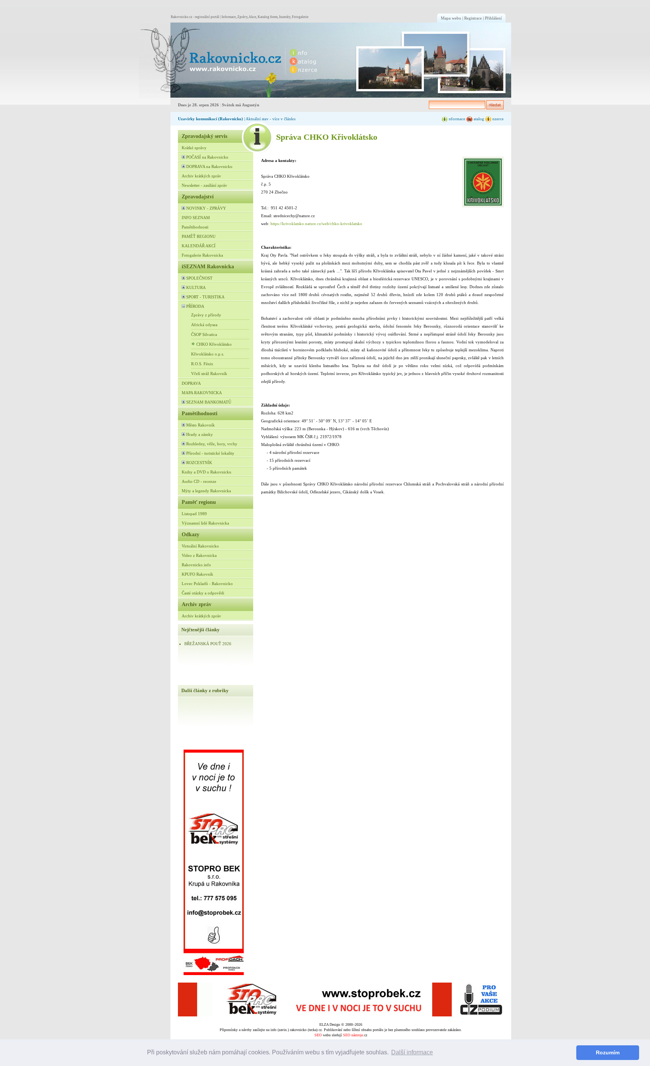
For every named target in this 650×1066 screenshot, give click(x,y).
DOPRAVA (191, 383)
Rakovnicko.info (196, 564)
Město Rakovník (200, 425)
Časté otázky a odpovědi (203, 593)
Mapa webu (451, 18)
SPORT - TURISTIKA (205, 297)
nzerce (497, 118)
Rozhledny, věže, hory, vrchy (211, 444)
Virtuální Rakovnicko (200, 546)
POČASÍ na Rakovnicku (207, 157)
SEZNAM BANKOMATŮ (208, 402)
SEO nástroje (353, 1035)
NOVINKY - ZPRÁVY (206, 208)
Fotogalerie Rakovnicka (202, 255)
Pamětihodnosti (195, 227)
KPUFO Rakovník (197, 574)
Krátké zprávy (194, 147)
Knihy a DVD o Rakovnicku (206, 472)
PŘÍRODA (195, 306)
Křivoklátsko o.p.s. (207, 354)
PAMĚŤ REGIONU (199, 236)
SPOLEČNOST (199, 278)
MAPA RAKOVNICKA (202, 392)
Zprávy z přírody (206, 315)
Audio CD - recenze (199, 481)
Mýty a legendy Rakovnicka (206, 490)
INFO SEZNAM (196, 217)
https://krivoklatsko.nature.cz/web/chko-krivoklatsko (316, 223)
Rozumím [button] (608, 1052)
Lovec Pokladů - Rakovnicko (207, 583)
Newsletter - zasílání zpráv (204, 185)
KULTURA (196, 287)
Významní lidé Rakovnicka (205, 523)
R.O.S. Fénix (202, 363)
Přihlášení (493, 18)
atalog (478, 118)
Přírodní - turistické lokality (210, 453)
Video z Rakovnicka (199, 555)
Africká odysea (204, 324)
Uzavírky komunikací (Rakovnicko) (210, 118)
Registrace (473, 18)
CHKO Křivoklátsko (214, 344)
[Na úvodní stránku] (210, 60)
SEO (318, 1035)
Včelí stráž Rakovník (209, 373)
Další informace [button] (412, 1052)
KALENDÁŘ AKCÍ (199, 245)
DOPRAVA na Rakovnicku (209, 166)
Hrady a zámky (199, 434)
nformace (456, 118)
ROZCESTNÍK (199, 462)
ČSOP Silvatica (204, 334)
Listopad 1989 (194, 513)
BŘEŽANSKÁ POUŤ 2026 (207, 643)
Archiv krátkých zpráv (201, 176)
